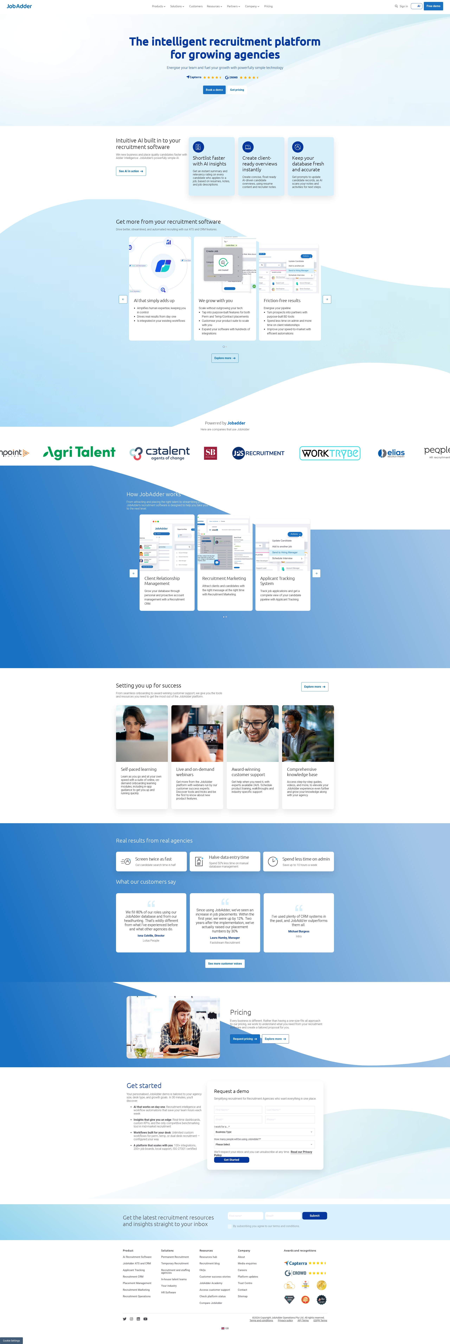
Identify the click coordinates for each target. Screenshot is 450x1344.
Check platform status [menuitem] (213, 1296)
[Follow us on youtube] (145, 1319)
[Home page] (19, 6)
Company (251, 6)
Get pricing (237, 89)
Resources (213, 6)
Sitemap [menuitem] (243, 1296)
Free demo (433, 6)
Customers (196, 6)
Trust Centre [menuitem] (245, 1283)
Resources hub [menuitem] (208, 1257)
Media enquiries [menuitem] (247, 1263)
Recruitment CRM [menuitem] (133, 1276)
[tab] (224, 347)
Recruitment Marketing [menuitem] (136, 1289)
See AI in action (129, 171)
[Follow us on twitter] (124, 1319)
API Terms (303, 1320)
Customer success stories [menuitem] (215, 1276)
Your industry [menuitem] (169, 1285)
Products (157, 6)
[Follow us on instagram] (131, 1319)
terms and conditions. (286, 1226)
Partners (232, 6)
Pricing (268, 6)
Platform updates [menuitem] (248, 1276)
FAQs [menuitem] (203, 1270)
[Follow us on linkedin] (138, 1319)
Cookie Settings (11, 1340)
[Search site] (396, 6)
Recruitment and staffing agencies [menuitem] (175, 1271)
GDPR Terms (320, 1320)
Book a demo (214, 89)
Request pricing (243, 1039)
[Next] (327, 299)
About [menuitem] (241, 1257)
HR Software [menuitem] (168, 1292)
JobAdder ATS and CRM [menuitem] (137, 1263)
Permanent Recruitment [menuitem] (175, 1257)
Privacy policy (285, 1320)
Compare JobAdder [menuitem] (211, 1303)
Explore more (222, 358)
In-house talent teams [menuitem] (174, 1279)
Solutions (176, 6)
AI (418, 6)
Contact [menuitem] (242, 1289)
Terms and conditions (261, 1320)
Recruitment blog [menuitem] (210, 1263)
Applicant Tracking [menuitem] (134, 1270)
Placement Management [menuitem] (137, 1283)
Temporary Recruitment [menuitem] (175, 1263)
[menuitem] (225, 1328)
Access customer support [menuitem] (215, 1289)
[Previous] (123, 299)
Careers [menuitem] (242, 1270)
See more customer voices (225, 963)
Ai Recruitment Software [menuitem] (137, 1257)
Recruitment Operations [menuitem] (137, 1296)
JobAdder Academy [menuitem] (211, 1283)
